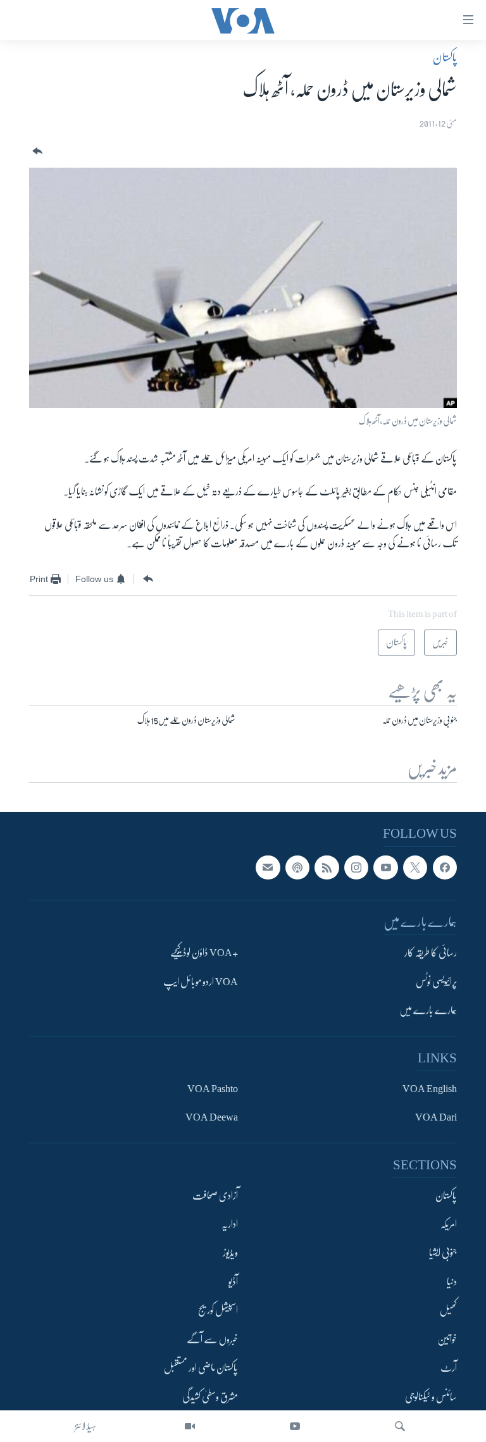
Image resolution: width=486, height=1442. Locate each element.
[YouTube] (295, 1426)
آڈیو (233, 1281)
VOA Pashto (212, 1089)
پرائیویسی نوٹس (436, 982)
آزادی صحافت (215, 1195)
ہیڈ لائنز (85, 1426)
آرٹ (448, 1368)
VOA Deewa (211, 1117)
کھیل (448, 1310)
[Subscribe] (268, 867)
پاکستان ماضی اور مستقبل (201, 1368)
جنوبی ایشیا (443, 1253)
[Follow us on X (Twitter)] (415, 867)
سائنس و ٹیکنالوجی (431, 1397)
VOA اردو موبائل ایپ (200, 982)
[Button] (36, 151)
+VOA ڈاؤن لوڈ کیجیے (204, 952)
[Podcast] (297, 867)
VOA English (429, 1089)
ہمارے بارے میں (428, 1010)
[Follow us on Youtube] (385, 867)
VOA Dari (436, 1117)
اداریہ (229, 1224)
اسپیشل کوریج (218, 1310)
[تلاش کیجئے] (400, 1426)
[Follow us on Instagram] (356, 867)
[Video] (190, 1426)
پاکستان (445, 58)
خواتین (447, 1339)
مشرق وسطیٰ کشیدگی (210, 1397)
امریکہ (448, 1224)
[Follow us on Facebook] (445, 867)
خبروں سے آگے (212, 1339)
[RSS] (327, 867)
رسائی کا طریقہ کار (430, 952)
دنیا (452, 1281)
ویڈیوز (230, 1253)
